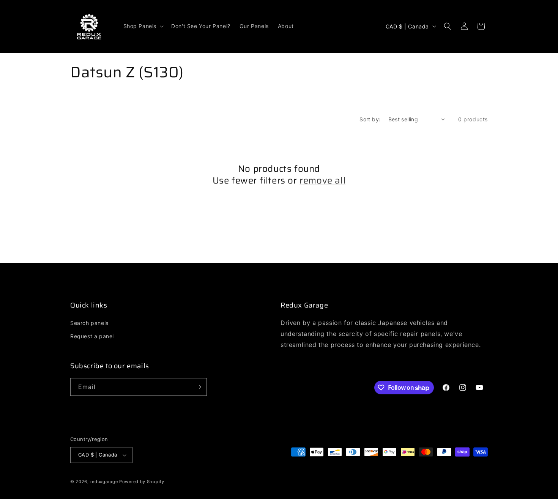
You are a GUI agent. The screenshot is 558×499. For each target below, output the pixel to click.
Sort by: (369, 119)
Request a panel (92, 336)
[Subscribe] (198, 387)
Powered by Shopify (141, 481)
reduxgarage (104, 481)
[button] (143, 26)
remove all (322, 181)
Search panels (89, 323)
